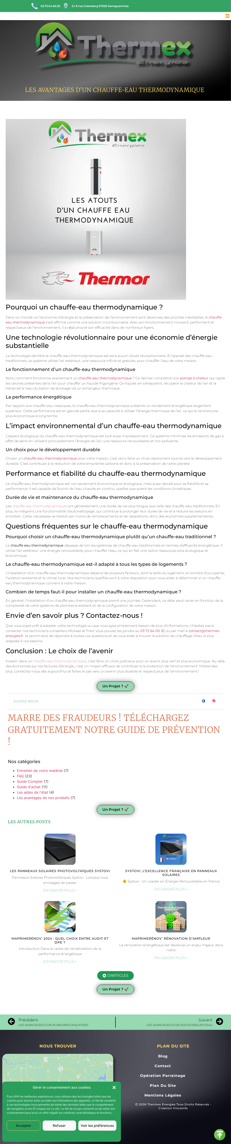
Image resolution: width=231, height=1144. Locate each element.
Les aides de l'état (32, 792)
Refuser (59, 1125)
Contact (163, 1066)
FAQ (20, 776)
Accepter (23, 1125)
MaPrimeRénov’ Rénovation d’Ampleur (171, 938)
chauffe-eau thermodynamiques (39, 506)
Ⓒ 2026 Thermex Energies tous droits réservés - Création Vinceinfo (173, 1106)
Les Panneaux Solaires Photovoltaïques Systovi (60, 871)
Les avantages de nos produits (43, 797)
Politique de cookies (48, 1136)
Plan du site (163, 1085)
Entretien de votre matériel (40, 770)
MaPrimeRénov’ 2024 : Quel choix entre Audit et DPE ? (60, 940)
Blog (163, 1056)
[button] (114, 1087)
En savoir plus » (60, 890)
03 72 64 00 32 (152, 631)
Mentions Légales (74, 1136)
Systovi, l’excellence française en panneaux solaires (171, 873)
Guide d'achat (29, 787)
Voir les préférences (97, 1125)
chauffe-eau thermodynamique (105, 378)
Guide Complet (30, 781)
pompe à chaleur (194, 378)
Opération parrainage (162, 1075)
